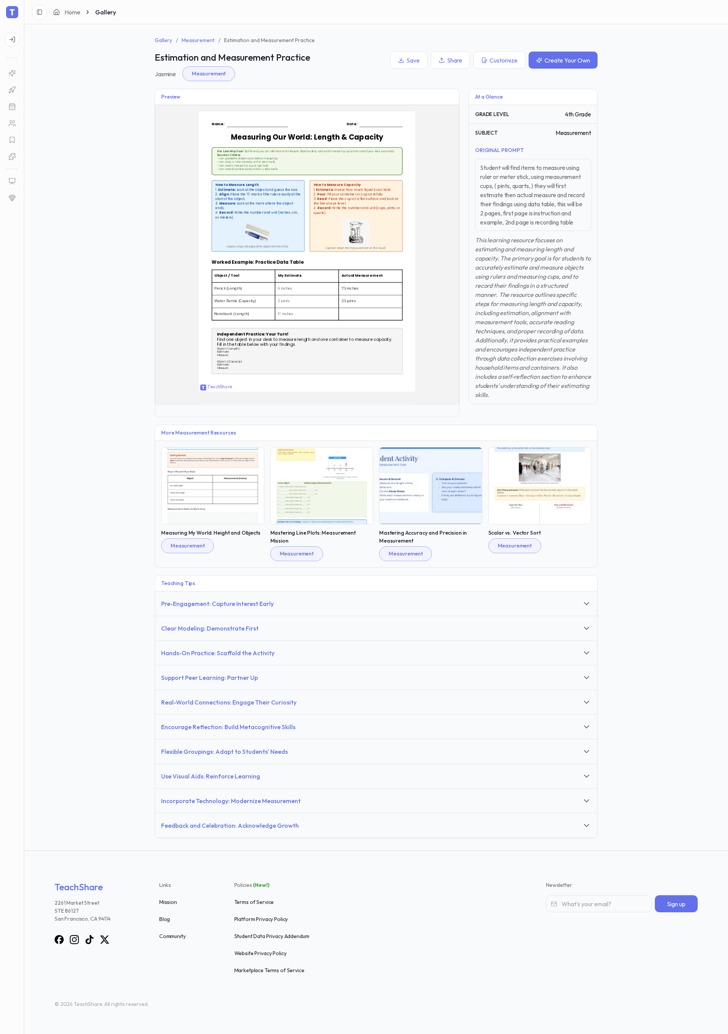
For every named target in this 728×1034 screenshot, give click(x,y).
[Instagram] (74, 939)
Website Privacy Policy (260, 953)
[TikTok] (89, 939)
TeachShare (79, 887)
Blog (164, 919)
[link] (12, 73)
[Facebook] (59, 939)
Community (172, 936)
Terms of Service (254, 902)
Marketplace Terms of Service (269, 970)
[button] (12, 106)
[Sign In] (12, 39)
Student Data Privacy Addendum (271, 936)
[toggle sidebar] (39, 12)
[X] (104, 939)
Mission (168, 902)
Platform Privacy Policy (261, 919)
